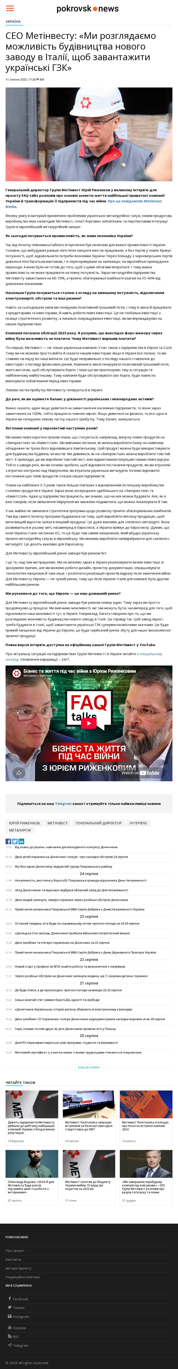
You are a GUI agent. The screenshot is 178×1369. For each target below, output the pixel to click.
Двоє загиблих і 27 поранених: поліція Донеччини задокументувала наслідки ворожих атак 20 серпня (90, 1019)
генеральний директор (99, 823)
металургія (20, 830)
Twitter (19, 1307)
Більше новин (89, 1067)
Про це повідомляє (126, 201)
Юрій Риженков (24, 823)
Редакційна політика (23, 1277)
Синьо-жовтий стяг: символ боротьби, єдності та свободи (57, 1000)
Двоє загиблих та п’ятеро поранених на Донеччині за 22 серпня (62, 942)
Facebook (20, 1299)
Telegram (63, 803)
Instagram (21, 1316)
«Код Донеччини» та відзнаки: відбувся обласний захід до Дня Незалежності (71, 890)
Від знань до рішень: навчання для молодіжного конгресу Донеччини (66, 847)
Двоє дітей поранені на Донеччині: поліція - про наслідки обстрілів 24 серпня (71, 857)
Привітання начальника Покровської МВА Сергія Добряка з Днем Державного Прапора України (85, 952)
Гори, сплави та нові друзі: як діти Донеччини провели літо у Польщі (65, 1029)
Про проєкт (15, 1250)
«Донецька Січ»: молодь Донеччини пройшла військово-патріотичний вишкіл (72, 933)
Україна (13, 21)
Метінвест (58, 823)
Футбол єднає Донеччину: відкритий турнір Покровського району (63, 866)
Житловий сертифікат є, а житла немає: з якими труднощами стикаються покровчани (78, 1052)
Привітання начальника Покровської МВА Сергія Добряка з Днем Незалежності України (79, 909)
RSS (16, 1336)
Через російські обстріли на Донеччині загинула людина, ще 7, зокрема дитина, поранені (81, 976)
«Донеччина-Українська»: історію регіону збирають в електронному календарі (73, 1009)
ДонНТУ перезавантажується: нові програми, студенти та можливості (66, 1042)
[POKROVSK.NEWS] (88, 8)
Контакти (13, 1259)
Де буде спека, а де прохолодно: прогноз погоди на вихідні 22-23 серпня (68, 990)
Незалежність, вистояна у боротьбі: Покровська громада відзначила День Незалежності (80, 880)
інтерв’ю (138, 823)
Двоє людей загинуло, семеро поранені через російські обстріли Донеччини (71, 900)
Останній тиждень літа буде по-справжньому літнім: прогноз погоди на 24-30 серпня (77, 923)
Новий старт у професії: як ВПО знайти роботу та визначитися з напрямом (70, 966)
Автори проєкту (19, 1268)
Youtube (19, 1327)
